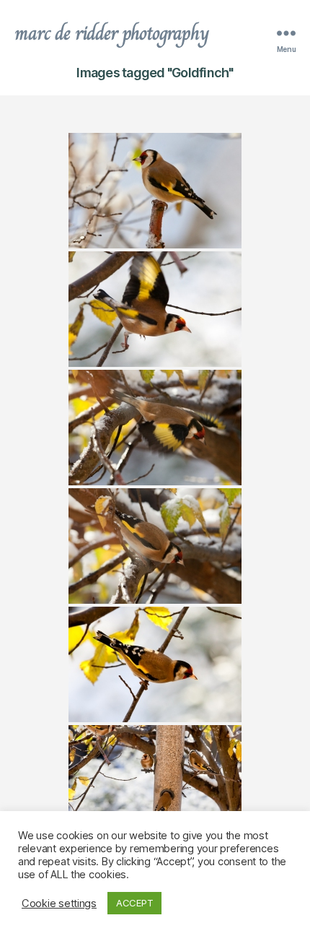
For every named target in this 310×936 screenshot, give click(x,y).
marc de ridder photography (111, 33)
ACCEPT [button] (134, 903)
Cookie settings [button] (59, 903)
